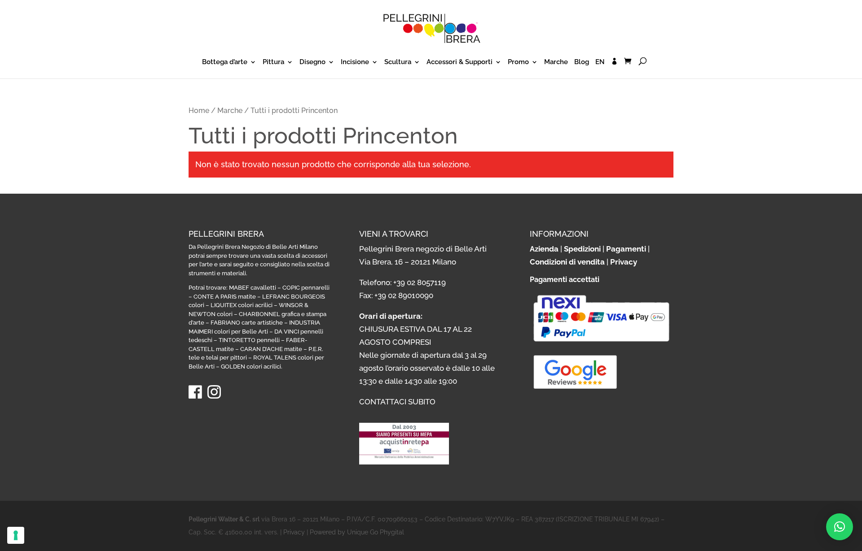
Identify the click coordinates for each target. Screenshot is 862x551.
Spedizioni (582, 248)
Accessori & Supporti (460, 62)
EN (600, 62)
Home (199, 110)
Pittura (273, 62)
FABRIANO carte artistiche (247, 322)
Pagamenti (626, 248)
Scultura (397, 62)
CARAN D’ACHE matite (271, 349)
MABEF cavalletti (252, 287)
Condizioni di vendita (567, 261)
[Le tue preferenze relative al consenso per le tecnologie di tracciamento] (15, 535)
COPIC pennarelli (306, 287)
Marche (556, 62)
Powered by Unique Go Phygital (357, 532)
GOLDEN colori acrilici (251, 366)
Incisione (355, 62)
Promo (518, 62)
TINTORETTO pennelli (249, 340)
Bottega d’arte (224, 62)
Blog (581, 62)
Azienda (544, 248)
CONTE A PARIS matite (225, 296)
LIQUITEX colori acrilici (242, 305)
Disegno (312, 62)
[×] (839, 526)
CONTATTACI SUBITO (397, 401)
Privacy (623, 261)
